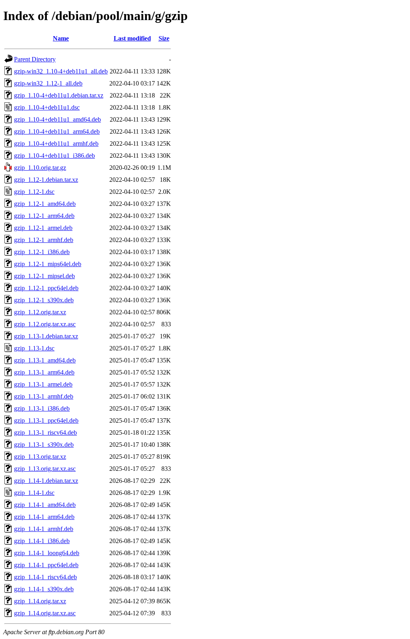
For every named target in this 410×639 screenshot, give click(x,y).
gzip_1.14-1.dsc (34, 492)
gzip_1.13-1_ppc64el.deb (46, 420)
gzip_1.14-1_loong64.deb (46, 552)
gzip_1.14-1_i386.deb (42, 540)
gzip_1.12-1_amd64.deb (45, 203)
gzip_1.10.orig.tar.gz (40, 167)
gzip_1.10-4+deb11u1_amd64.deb (57, 119)
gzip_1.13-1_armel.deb (43, 384)
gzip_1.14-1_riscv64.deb (45, 577)
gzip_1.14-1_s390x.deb (44, 589)
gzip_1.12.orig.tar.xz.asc (45, 324)
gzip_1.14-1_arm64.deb (44, 516)
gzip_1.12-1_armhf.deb (43, 239)
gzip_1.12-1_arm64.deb (44, 215)
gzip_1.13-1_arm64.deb (44, 372)
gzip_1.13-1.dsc (34, 348)
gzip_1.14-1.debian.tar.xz (46, 480)
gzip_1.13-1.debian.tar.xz (46, 336)
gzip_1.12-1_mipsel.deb (44, 276)
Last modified (132, 38)
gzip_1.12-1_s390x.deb (44, 300)
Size (164, 38)
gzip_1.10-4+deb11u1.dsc (47, 107)
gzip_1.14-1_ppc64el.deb (46, 565)
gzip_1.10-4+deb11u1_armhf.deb (56, 143)
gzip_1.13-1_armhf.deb (43, 396)
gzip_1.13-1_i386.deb (42, 408)
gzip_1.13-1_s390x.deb (44, 444)
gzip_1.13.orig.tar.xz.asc (45, 468)
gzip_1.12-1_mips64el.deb (47, 263)
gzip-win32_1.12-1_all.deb (48, 83)
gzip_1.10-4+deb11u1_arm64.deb (57, 131)
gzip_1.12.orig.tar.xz (40, 312)
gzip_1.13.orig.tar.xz (40, 456)
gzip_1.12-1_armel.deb (43, 227)
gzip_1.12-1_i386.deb (42, 251)
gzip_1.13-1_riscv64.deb (45, 432)
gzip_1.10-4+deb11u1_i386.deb (54, 155)
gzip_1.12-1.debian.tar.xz (46, 179)
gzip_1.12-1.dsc (34, 191)
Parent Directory (35, 59)
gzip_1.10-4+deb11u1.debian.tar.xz (58, 95)
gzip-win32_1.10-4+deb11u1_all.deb (61, 71)
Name (61, 38)
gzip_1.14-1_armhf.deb (43, 528)
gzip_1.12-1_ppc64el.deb (46, 288)
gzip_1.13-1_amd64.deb (45, 360)
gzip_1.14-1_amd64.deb (45, 504)
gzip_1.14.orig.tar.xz (40, 601)
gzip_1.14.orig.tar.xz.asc (45, 613)
